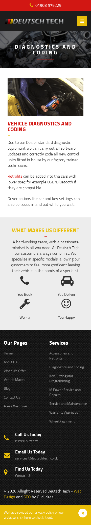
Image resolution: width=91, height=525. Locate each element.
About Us (10, 361)
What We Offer (15, 370)
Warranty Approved (63, 412)
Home (8, 353)
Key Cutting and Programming (61, 378)
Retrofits (15, 176)
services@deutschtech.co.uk (36, 458)
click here (24, 517)
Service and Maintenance (68, 403)
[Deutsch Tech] (38, 21)
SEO (27, 497)
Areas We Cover (15, 406)
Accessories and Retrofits (61, 355)
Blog (7, 388)
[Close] (82, 513)
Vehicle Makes (14, 379)
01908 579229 (47, 5)
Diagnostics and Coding (66, 367)
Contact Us (12, 397)
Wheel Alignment (62, 421)
